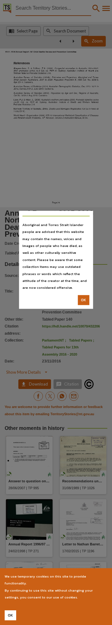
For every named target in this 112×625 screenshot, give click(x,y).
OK (83, 300)
